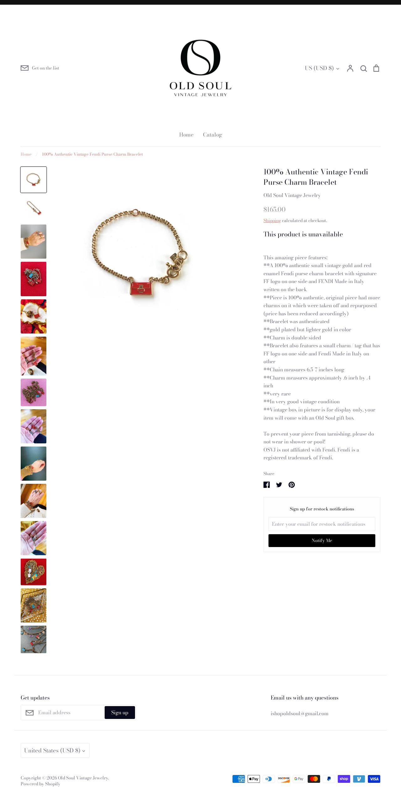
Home (186, 135)
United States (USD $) (52, 750)
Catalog (212, 135)
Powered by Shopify (40, 783)
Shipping (272, 220)
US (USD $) (319, 68)
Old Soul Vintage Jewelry (292, 195)
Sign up (119, 712)
